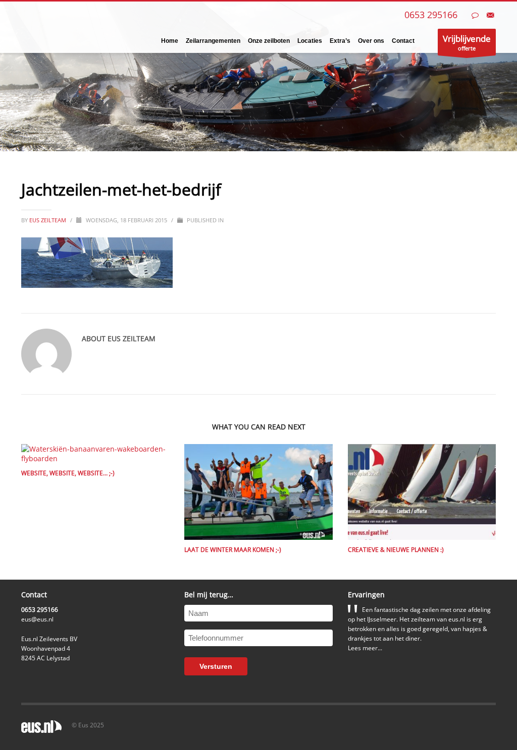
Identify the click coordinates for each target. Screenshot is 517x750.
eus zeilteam (48, 220)
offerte (467, 42)
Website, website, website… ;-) (68, 473)
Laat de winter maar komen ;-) (232, 549)
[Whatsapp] (475, 15)
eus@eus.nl (37, 619)
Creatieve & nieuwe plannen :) (396, 549)
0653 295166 (430, 15)
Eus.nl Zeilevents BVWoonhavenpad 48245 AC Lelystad (49, 648)
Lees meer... (365, 648)
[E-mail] (490, 15)
